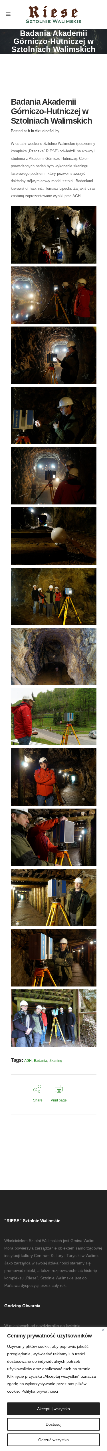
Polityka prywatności (39, 1391)
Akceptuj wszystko (53, 1408)
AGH (28, 1061)
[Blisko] (103, 1330)
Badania (40, 1061)
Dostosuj (53, 1424)
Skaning (55, 1061)
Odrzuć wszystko (53, 1439)
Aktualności (44, 131)
